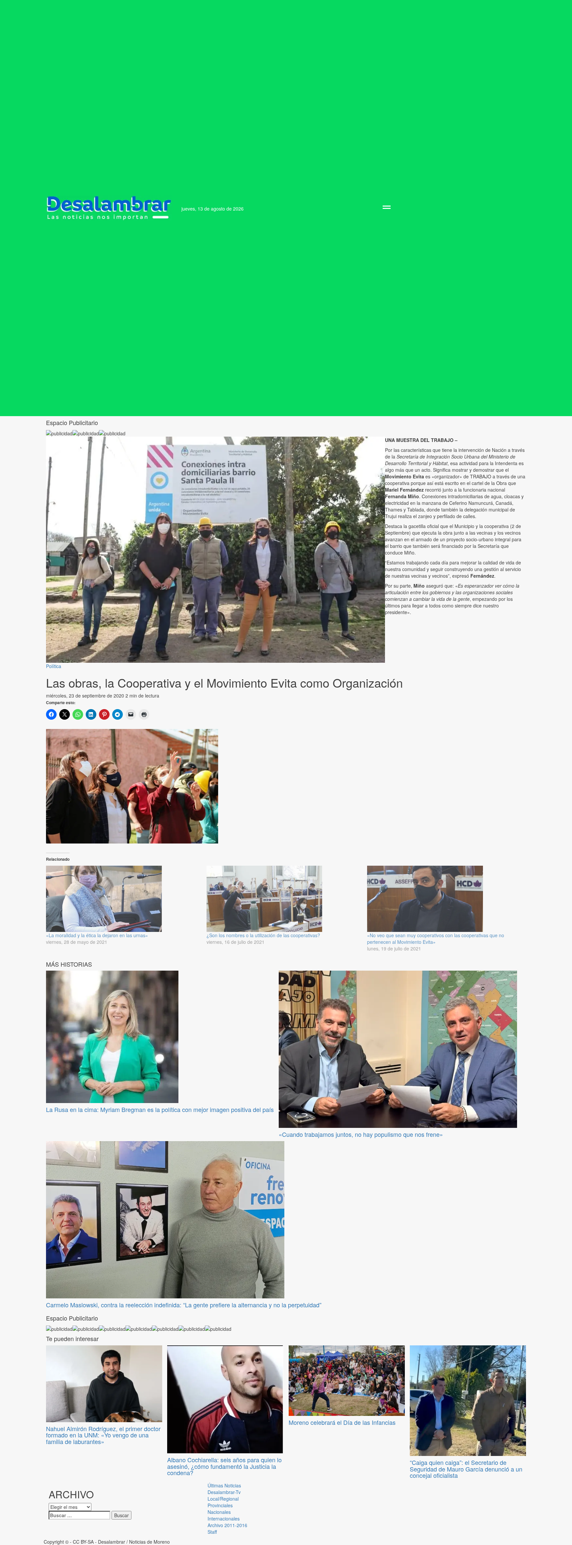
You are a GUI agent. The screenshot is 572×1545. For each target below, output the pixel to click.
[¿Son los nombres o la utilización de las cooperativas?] (283, 899)
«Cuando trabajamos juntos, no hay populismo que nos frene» (361, 1134)
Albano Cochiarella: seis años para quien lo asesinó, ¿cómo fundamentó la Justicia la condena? (224, 1466)
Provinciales (220, 1505)
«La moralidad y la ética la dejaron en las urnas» (97, 935)
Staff (212, 1531)
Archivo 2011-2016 (227, 1525)
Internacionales (224, 1518)
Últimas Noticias (224, 1485)
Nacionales (219, 1512)
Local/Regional (223, 1498)
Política (53, 666)
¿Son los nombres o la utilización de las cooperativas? (263, 935)
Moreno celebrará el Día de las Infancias (342, 1422)
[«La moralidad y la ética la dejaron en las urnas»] (123, 899)
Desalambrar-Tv (224, 1492)
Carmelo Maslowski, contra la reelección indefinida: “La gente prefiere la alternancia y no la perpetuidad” (183, 1304)
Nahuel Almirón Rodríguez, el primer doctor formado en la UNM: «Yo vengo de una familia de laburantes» (103, 1435)
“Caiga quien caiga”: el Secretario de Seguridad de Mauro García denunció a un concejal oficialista (466, 1469)
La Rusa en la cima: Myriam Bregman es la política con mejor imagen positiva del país (160, 1109)
